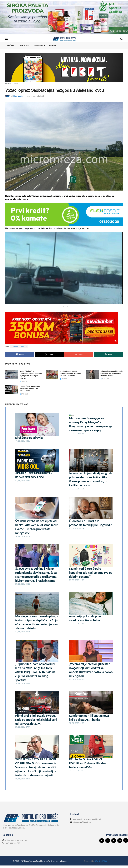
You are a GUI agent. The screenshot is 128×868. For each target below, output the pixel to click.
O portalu (39, 45)
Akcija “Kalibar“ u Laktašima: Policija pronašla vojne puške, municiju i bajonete (31, 374)
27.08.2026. (24, 394)
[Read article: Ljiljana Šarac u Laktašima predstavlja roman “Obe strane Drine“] (11, 389)
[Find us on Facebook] (101, 840)
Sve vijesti (25, 45)
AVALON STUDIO (101, 861)
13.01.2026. (31, 96)
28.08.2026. (24, 381)
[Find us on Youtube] (119, 840)
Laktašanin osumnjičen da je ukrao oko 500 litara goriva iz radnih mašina (111, 373)
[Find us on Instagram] (107, 840)
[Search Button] (121, 38)
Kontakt (53, 45)
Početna (11, 45)
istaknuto (14, 346)
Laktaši (15, 83)
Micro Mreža (17, 96)
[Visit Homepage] (64, 39)
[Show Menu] (6, 38)
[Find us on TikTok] (125, 840)
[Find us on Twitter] (113, 840)
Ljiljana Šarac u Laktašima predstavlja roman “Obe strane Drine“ (30, 388)
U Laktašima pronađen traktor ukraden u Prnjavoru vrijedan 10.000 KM (70, 373)
